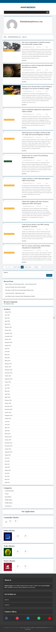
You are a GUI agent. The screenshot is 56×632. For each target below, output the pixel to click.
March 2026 (7, 324)
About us (7, 599)
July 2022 (7, 458)
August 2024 (8, 382)
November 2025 (8, 336)
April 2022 (7, 467)
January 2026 (8, 330)
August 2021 (8, 470)
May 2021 (7, 479)
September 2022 (8, 452)
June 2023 (7, 424)
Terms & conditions (31, 627)
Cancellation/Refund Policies (42, 627)
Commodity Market (9, 50)
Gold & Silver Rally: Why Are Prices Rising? (15, 287)
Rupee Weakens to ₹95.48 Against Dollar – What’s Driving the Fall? (20, 284)
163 (36, 267)
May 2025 (7, 354)
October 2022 (8, 449)
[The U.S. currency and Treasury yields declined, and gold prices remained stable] (12, 249)
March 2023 (7, 433)
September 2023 (8, 415)
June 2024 (7, 388)
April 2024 (7, 394)
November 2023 (8, 409)
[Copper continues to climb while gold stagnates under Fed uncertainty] (12, 182)
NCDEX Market (7, 75)
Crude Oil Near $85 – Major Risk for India (15, 293)
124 (26, 267)
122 (19, 267)
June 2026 (7, 315)
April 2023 (7, 430)
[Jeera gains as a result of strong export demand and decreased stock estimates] (12, 70)
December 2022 (8, 442)
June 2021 (7, 476)
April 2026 (7, 321)
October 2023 (8, 412)
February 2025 (8, 363)
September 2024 (8, 379)
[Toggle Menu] (47, 12)
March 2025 (7, 360)
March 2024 (7, 397)
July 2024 (7, 385)
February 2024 (8, 400)
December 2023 (8, 406)
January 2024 (8, 403)
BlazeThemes (28, 629)
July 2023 (7, 421)
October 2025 (8, 339)
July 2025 (7, 348)
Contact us (7, 604)
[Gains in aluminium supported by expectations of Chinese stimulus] (12, 114)
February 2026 (8, 327)
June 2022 (7, 461)
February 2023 (8, 436)
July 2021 (7, 473)
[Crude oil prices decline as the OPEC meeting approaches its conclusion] (12, 229)
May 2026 (7, 318)
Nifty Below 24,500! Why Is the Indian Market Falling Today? (19, 290)
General (6, 493)
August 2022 (8, 455)
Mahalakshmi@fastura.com (28, 47)
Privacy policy (23, 627)
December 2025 (8, 333)
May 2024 (7, 391)
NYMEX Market (8, 502)
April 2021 (7, 482)
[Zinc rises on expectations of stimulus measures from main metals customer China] (12, 46)
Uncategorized (8, 506)
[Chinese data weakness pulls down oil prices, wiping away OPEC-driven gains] (12, 205)
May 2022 (7, 464)
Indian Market (8, 496)
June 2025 (7, 351)
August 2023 (8, 418)
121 (15, 267)
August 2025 (8, 345)
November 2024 (8, 372)
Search (6, 272)
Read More (24, 60)
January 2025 (8, 366)
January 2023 (8, 439)
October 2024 (8, 375)
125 (29, 267)
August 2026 (8, 312)
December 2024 (8, 369)
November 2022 (8, 445)
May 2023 (7, 427)
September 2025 (8, 342)
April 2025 (7, 357)
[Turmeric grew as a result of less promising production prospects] (12, 158)
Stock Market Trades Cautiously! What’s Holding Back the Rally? (20, 296)
